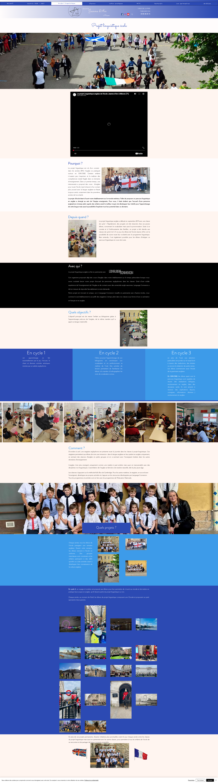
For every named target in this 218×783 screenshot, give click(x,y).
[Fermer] (216, 780)
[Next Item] (215, 422)
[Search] (132, 14)
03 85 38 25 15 (145, 14)
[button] (35, 3)
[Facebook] (122, 14)
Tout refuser (200, 780)
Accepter (210, 780)
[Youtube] (128, 14)
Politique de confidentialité (91, 780)
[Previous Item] (3, 422)
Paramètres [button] (191, 780)
